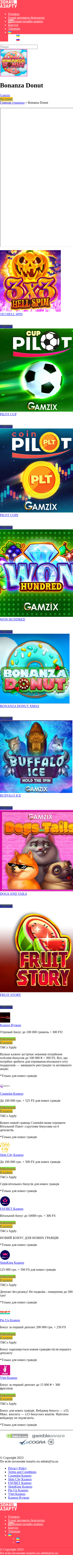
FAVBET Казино (11, 1208)
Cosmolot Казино (11, 1093)
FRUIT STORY (10, 995)
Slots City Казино (12, 1155)
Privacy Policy (17, 1468)
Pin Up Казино (10, 1320)
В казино (6, 1042)
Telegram (14, 28)
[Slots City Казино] (5, 1151)
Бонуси (13, 25)
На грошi (6, 99)
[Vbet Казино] (5, 1374)
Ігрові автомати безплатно (26, 17)
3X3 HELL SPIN (11, 314)
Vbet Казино (8, 1377)
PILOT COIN (9, 515)
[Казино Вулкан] (5, 1021)
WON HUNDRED (12, 619)
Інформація (8, 1039)
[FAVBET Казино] (5, 1205)
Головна (13, 14)
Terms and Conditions (22, 1472)
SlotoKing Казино (12, 1262)
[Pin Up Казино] (5, 1316)
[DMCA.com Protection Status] (17, 1437)
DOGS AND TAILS (13, 893)
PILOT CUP (8, 414)
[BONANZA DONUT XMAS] (35, 702)
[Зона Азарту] (8, 7)
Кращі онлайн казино (28, 21)
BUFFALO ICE (10, 795)
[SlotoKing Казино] (5, 1259)
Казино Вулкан (10, 1025)
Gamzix (5, 95)
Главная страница (12, 102)
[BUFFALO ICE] (36, 792)
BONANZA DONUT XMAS (19, 706)
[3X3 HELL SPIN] (30, 310)
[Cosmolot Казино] (5, 1090)
